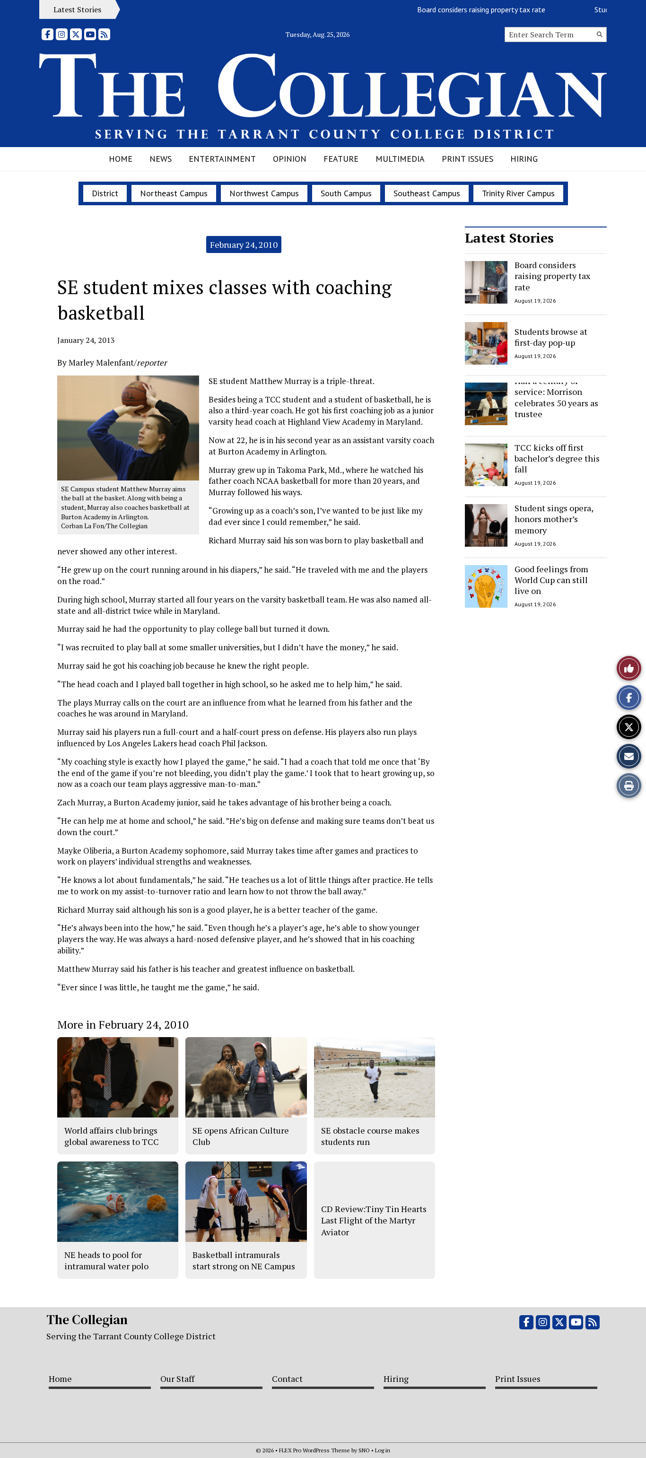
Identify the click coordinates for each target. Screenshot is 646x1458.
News (160, 158)
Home (120, 158)
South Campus (346, 193)
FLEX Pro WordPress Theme (314, 1450)
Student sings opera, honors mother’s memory (554, 519)
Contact (287, 1378)
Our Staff (177, 1378)
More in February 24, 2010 (123, 1024)
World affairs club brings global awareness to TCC (111, 1136)
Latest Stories (509, 237)
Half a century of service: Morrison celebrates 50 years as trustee (556, 397)
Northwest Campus (264, 193)
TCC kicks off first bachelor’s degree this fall (557, 458)
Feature (340, 158)
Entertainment (222, 158)
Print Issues (467, 158)
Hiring (524, 158)
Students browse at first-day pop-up (551, 336)
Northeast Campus (174, 193)
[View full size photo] (128, 427)
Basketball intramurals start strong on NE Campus (243, 1260)
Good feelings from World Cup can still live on (551, 580)
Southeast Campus (426, 193)
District (105, 193)
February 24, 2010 (244, 244)
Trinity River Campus (518, 193)
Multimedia (400, 158)
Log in (382, 1450)
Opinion (289, 158)
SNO (364, 1450)
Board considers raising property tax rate (462, 9)
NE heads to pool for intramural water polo (106, 1260)
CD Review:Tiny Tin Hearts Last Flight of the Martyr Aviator (374, 1220)
